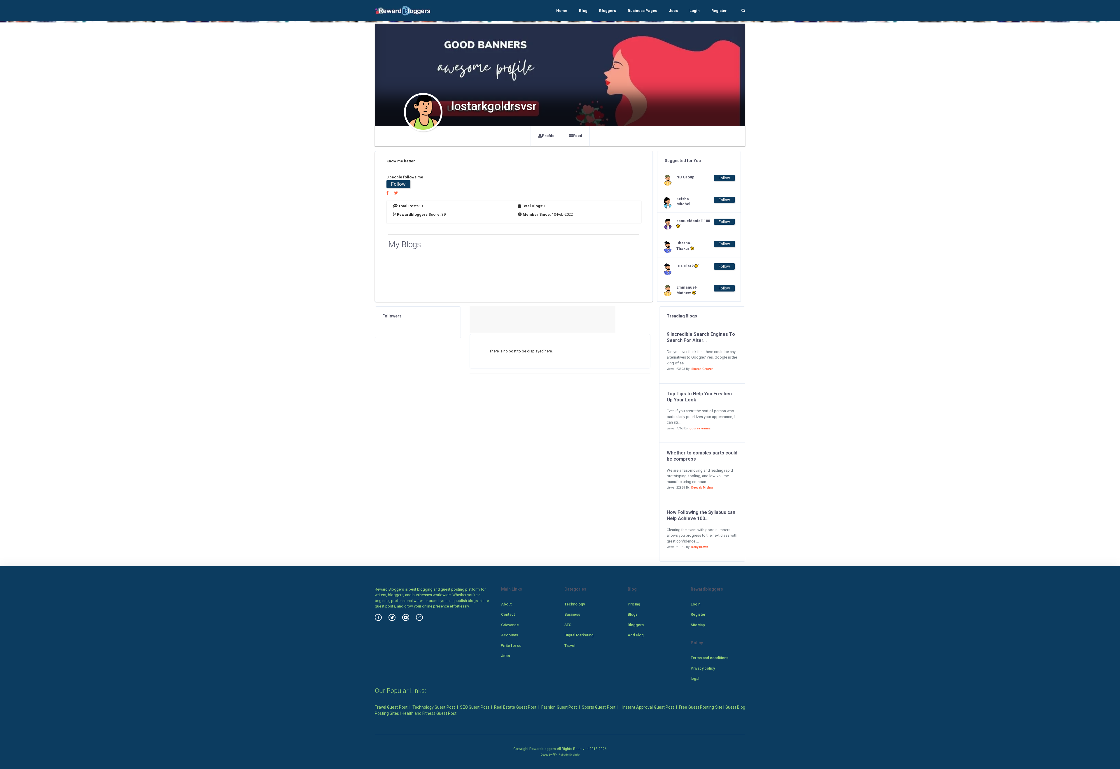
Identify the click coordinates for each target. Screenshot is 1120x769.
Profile (548, 136)
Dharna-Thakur (684, 246)
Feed (577, 136)
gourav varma (700, 428)
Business (572, 614)
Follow (398, 184)
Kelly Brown (699, 547)
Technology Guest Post (433, 707)
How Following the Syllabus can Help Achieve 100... (701, 515)
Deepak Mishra (702, 487)
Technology (574, 604)
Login (695, 10)
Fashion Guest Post (559, 707)
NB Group (685, 177)
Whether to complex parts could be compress (702, 456)
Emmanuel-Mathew (687, 290)
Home (561, 10)
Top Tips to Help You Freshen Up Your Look (699, 397)
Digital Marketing (579, 635)
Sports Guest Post (598, 707)
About (506, 604)
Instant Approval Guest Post (648, 707)
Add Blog (636, 635)
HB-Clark (685, 266)
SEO (567, 625)
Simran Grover (702, 369)
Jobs (673, 10)
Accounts (509, 635)
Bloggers (607, 10)
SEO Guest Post (474, 707)
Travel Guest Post (391, 707)
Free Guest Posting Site (700, 707)
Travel (569, 645)
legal (695, 678)
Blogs (633, 614)
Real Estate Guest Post (515, 707)
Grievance (510, 625)
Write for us (511, 645)
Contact (508, 614)
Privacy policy (703, 668)
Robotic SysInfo (569, 754)
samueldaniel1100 (688, 221)
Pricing (634, 604)
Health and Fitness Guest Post (429, 713)
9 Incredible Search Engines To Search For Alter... (701, 337)
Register (719, 10)
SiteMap (698, 625)
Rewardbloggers (542, 749)
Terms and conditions (709, 658)
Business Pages (642, 10)
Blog (583, 10)
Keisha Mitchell (684, 201)
